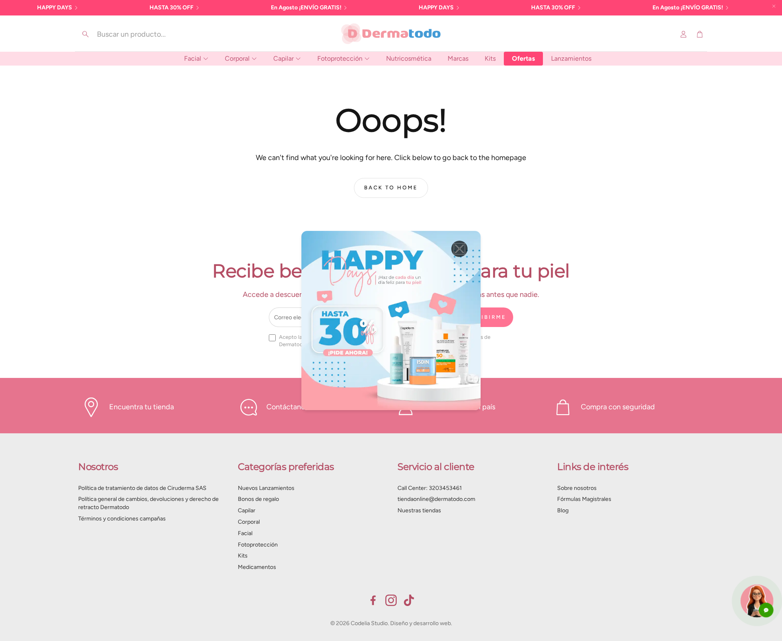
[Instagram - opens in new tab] (391, 600)
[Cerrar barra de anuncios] (774, 6)
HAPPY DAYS (54, 7)
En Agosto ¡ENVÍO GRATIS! (306, 7)
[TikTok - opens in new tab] (409, 600)
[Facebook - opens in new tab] (373, 600)
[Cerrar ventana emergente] (459, 249)
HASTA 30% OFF (171, 7)
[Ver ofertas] (391, 320)
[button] (134, 34)
